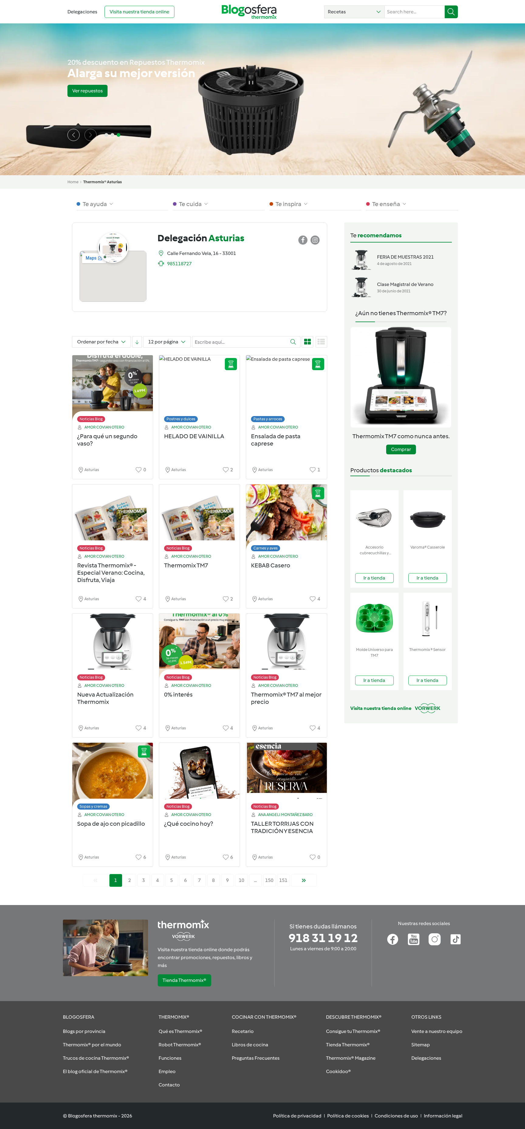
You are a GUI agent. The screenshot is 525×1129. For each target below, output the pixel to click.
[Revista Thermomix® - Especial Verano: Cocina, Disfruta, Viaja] (112, 519)
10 (241, 880)
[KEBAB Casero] (286, 519)
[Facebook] (393, 939)
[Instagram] (434, 939)
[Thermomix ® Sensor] (427, 618)
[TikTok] (455, 939)
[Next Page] (304, 880)
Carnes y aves (265, 548)
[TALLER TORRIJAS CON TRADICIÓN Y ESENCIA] (286, 778)
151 (283, 880)
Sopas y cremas (93, 806)
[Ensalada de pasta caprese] (286, 390)
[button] (354, 11)
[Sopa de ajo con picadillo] (112, 778)
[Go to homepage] (249, 12)
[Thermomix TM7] (199, 519)
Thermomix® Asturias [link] (102, 182)
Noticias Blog (91, 419)
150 (269, 880)
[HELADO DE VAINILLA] (199, 390)
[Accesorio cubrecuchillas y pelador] (374, 516)
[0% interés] (199, 649)
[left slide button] (73, 135)
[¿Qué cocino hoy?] (199, 778)
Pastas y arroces (267, 419)
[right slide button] (90, 135)
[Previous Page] (95, 880)
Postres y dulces (180, 419)
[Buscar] (451, 11)
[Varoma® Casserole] (427, 516)
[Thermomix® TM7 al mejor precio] (286, 649)
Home (72, 182)
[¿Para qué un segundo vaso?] (112, 390)
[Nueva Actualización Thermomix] (112, 649)
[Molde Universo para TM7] (374, 618)
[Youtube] (413, 939)
